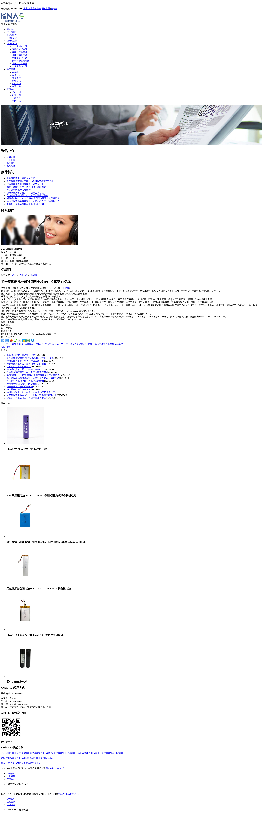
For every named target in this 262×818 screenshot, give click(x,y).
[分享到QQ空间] (24, 340)
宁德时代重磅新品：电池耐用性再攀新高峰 (27, 195)
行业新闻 (16, 95)
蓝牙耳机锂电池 (19, 63)
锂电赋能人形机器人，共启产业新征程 (25, 192)
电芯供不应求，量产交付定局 (21, 178)
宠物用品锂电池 (19, 66)
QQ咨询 (10, 773)
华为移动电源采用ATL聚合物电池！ (24, 384)
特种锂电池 (12, 32)
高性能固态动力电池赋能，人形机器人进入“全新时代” (33, 201)
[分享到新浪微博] (11, 340)
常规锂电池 (12, 35)
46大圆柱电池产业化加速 (19, 389)
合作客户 (16, 72)
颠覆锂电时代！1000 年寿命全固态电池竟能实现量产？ (33, 198)
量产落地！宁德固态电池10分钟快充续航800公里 (30, 181)
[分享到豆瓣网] (28, 340)
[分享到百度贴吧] (19, 340)
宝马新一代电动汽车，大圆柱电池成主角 (26, 398)
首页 (14, 275)
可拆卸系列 (12, 38)
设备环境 (16, 75)
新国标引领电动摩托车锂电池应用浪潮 (25, 204)
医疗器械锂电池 (19, 49)
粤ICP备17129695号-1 (56, 768)
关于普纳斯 (12, 69)
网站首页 (11, 29)
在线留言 (36, 8)
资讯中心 (11, 89)
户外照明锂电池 (19, 46)
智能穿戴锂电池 (19, 55)
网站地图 (46, 8)
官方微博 (27, 8)
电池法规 (16, 101)
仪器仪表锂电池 (19, 52)
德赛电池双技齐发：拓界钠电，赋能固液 (26, 187)
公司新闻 (16, 92)
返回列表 (5, 347)
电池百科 (16, 98)
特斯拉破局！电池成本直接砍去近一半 (25, 184)
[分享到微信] (15, 340)
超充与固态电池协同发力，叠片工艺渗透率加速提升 (32, 395)
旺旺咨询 (11, 776)
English (54, 8)
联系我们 (16, 86)
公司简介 (16, 83)
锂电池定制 (12, 41)
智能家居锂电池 (19, 58)
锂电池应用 (12, 43)
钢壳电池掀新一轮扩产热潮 (20, 386)
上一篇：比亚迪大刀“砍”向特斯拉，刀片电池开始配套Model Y (31, 344)
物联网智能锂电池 (20, 61)
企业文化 (16, 81)
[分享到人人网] (32, 340)
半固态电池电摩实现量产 (19, 190)
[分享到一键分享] (7, 340)
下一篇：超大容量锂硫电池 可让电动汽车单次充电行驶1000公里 (92, 344)
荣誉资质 (16, 78)
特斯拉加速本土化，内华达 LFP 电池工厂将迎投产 (31, 392)
